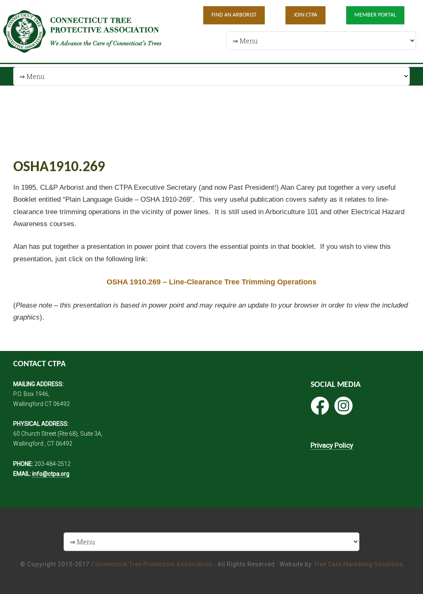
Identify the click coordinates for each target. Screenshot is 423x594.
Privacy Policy (332, 445)
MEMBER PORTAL (375, 15)
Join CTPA (305, 15)
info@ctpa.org (50, 473)
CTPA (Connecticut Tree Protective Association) (88, 31)
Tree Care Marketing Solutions (358, 564)
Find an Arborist (234, 15)
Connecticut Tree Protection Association (152, 564)
